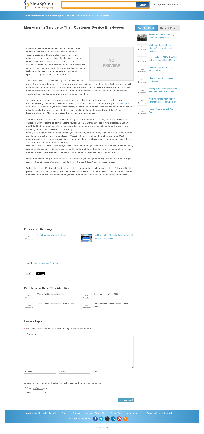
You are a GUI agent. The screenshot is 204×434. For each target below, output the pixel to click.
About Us (66, 413)
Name (29, 371)
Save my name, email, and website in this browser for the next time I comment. (64, 383)
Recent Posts (168, 28)
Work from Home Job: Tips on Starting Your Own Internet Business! (162, 48)
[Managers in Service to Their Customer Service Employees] (111, 64)
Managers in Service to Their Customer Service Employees (81, 15)
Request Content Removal (159, 413)
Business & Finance (41, 15)
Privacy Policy (117, 413)
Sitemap (89, 413)
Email (63, 371)
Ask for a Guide (33, 413)
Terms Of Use (101, 413)
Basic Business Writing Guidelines (52, 235)
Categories (159, 4)
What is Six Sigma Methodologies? (52, 294)
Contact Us (78, 413)
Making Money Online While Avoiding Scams (56, 304)
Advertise (173, 4)
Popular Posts (146, 28)
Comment (31, 334)
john (36, 263)
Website (97, 372)
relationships (122, 103)
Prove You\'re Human (37, 387)
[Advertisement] (78, 37)
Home (27, 15)
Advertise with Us (51, 413)
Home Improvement (135, 413)
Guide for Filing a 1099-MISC (106, 294)
